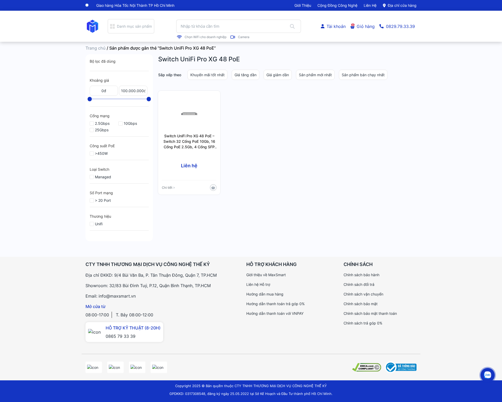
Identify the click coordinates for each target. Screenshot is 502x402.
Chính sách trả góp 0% (363, 323)
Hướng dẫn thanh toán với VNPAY (275, 313)
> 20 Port (103, 200)
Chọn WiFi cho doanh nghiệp (205, 37)
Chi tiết (167, 188)
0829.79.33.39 (400, 26)
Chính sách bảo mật (361, 304)
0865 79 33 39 (120, 336)
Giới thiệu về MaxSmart (266, 275)
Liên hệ (370, 5)
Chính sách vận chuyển (363, 294)
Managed (103, 177)
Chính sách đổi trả (359, 284)
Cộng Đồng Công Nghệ (337, 5)
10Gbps (130, 123)
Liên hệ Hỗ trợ (258, 284)
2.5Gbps (102, 123)
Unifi (98, 224)
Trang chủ (95, 48)
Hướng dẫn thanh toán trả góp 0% (275, 304)
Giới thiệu (302, 5)
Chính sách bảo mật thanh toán (370, 313)
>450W (101, 153)
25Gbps (102, 130)
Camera (243, 37)
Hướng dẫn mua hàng (264, 294)
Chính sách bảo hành (361, 275)
